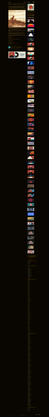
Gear (28, 296)
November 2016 (29, 348)
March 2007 (29, 403)
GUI (28, 298)
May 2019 (29, 336)
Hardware (28, 299)
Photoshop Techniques (30, 313)
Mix (28, 308)
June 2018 (29, 339)
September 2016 (29, 349)
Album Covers (29, 281)
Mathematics (29, 307)
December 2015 (29, 353)
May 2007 (29, 402)
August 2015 (29, 355)
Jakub (13, 8)
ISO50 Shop (29, 271)
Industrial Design (29, 300)
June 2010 (29, 385)
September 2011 (29, 378)
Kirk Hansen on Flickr (29, 273)
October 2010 (29, 383)
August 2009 (29, 390)
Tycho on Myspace (29, 277)
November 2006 (29, 405)
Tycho (28, 326)
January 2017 (29, 347)
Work (28, 331)
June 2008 (29, 397)
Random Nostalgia (29, 318)
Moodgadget (29, 276)
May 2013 (29, 368)
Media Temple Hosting (31, 258)
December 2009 (29, 388)
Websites (28, 330)
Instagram (29, 301)
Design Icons (29, 290)
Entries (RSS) (20, 415)
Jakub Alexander (29, 262)
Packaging (29, 311)
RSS (25, 2)
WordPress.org (29, 410)
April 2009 (29, 392)
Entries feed (29, 409)
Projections (29, 317)
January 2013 (29, 370)
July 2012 (28, 373)
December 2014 (29, 359)
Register (28, 408)
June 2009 (29, 391)
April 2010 (29, 386)
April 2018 (29, 340)
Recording (29, 319)
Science (28, 320)
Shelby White (29, 263)
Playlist (31, 2)
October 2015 (29, 354)
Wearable (28, 329)
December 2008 (29, 394)
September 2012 (29, 372)
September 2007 (29, 401)
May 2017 (29, 345)
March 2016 (29, 352)
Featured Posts (31, 17)
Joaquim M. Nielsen (29, 272)
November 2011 (29, 377)
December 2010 (29, 382)
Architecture (29, 283)
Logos (28, 306)
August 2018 (29, 338)
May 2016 (29, 351)
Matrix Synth (29, 274)
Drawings (28, 291)
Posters (28, 314)
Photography (29, 312)
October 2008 (29, 395)
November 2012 (29, 371)
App (28, 282)
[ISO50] (10, 2)
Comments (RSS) (24, 415)
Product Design (29, 316)
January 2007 (29, 404)
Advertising (29, 280)
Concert (28, 287)
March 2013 (29, 369)
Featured (28, 293)
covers (28, 288)
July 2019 (28, 335)
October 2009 (29, 389)
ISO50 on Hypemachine (30, 269)
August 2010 (29, 384)
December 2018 (29, 337)
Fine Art (28, 294)
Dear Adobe (29, 289)
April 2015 (29, 357)
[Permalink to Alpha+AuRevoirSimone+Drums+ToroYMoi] (16, 7)
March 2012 (29, 375)
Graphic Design (29, 297)
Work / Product (38, 414)
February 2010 (29, 387)
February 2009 (29, 393)
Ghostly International (29, 268)
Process (28, 315)
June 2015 (29, 356)
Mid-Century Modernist (30, 275)
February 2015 (29, 358)
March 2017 (29, 346)
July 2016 (28, 350)
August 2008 (29, 396)
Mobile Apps (29, 309)
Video (28, 328)
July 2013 (28, 367)
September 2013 (29, 366)
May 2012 (29, 374)
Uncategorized (29, 327)
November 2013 (29, 365)
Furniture (28, 295)
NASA (28, 310)
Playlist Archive (31, 11)
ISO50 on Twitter (29, 270)
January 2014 (29, 364)
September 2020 (29, 334)
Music (15, 45)
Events (28, 292)
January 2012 (29, 376)
